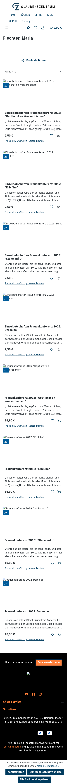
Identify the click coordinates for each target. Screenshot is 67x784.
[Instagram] (40, 694)
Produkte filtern (36, 60)
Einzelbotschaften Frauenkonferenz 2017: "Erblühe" (33, 186)
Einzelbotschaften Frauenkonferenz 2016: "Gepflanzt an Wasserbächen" (33, 115)
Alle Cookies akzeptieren (34, 779)
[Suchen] (28, 28)
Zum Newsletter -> (49, 662)
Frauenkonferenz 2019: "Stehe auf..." (29, 540)
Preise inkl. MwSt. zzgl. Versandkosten (24, 141)
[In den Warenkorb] (59, 421)
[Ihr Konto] (43, 27)
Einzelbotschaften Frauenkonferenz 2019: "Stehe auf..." (33, 257)
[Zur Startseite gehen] (33, 6)
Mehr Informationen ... (48, 766)
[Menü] (7, 28)
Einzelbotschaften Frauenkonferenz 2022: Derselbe (33, 328)
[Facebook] (33, 694)
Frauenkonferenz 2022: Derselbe (27, 611)
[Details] (58, 136)
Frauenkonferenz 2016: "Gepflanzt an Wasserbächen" (30, 400)
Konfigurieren (15, 772)
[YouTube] (27, 694)
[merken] (51, 136)
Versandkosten (12, 747)
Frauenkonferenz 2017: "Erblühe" (27, 469)
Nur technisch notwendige (45, 772)
